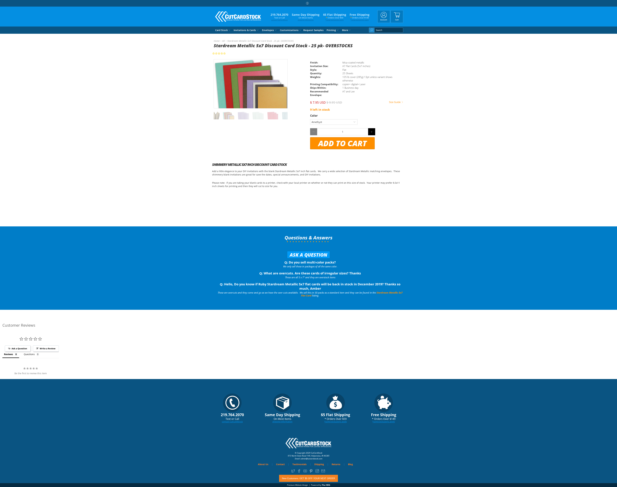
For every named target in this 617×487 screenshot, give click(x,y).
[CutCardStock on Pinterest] (311, 472)
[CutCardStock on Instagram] (317, 472)
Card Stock (221, 30)
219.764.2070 (279, 17)
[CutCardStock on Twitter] (293, 472)
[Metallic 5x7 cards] (250, 83)
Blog (350, 464)
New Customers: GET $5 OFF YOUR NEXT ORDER (308, 478)
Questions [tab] (29, 354)
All (223, 41)
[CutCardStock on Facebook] (299, 472)
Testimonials (299, 464)
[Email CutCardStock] (323, 472)
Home (217, 41)
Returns (336, 464)
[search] (386, 30)
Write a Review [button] (47, 348)
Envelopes (268, 30)
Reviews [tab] (8, 354)
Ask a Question (308, 255)
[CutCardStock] (238, 16)
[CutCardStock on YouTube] (305, 472)
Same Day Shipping (305, 17)
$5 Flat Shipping (334, 17)
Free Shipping (359, 17)
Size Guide (395, 102)
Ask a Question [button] (19, 348)
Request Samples (313, 30)
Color (314, 115)
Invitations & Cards (245, 30)
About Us (263, 464)
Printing (331, 30)
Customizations (289, 30)
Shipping (319, 464)
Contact (280, 464)
